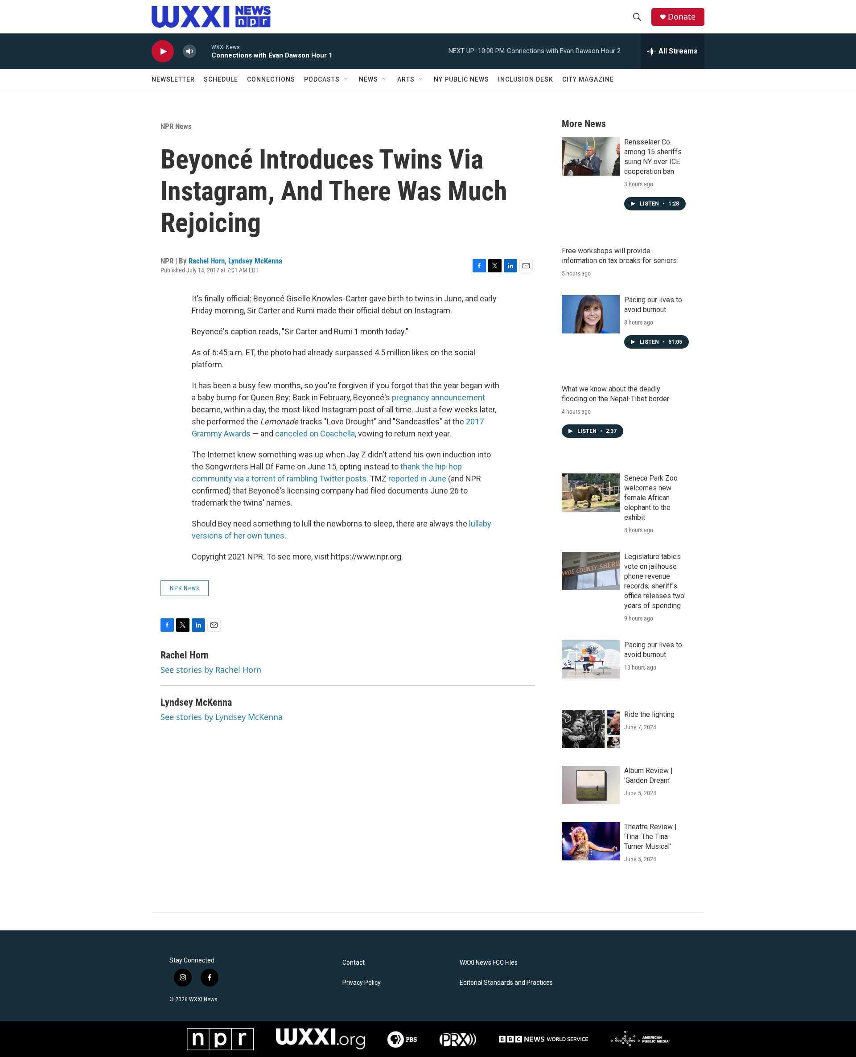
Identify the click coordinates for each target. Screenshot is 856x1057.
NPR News (176, 126)
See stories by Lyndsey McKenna (221, 717)
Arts (406, 79)
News (368, 79)
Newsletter (173, 79)
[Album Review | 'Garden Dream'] (591, 785)
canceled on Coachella (315, 433)
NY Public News (461, 79)
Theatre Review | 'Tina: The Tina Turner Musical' (650, 837)
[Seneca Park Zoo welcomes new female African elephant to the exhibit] (591, 492)
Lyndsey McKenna (255, 260)
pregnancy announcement (438, 397)
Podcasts (322, 79)
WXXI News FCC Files (489, 962)
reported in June (417, 478)
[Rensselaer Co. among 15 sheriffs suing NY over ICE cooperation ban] (591, 156)
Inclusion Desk (525, 79)
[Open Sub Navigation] (346, 79)
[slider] (203, 51)
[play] (163, 51)
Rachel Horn (207, 260)
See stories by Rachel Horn (210, 669)
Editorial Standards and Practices (506, 982)
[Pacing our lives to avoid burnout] (591, 314)
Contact (353, 962)
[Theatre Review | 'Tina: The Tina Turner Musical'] (591, 841)
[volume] (189, 51)
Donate (682, 16)
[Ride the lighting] (591, 729)
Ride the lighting (649, 714)
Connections (271, 79)
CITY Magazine (588, 79)
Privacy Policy (361, 982)
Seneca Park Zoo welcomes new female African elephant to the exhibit (651, 498)
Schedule (221, 79)
